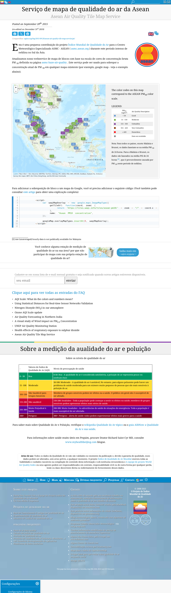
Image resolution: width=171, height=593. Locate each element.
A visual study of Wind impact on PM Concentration (46, 321)
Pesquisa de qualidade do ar (31, 507)
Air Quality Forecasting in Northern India (38, 316)
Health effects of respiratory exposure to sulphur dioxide (47, 330)
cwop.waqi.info (78, 526)
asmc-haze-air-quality (54, 62)
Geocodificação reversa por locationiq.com (91, 546)
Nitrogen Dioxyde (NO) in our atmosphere (39, 307)
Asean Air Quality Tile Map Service (35, 334)
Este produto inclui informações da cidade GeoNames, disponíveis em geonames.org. (96, 512)
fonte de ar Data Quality (24, 530)
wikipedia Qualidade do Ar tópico (103, 424)
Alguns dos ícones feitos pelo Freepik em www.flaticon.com (90, 537)
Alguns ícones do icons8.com (84, 543)
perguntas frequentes (27, 524)
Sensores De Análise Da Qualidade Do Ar (32, 518)
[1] (118, 159)
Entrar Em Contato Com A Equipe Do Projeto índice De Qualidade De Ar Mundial (39, 496)
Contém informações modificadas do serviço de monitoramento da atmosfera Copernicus (93, 531)
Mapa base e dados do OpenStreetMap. (89, 550)
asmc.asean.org (80, 48)
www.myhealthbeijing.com (81, 442)
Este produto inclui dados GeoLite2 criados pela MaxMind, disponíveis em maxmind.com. (98, 505)
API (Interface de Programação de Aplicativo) (34, 541)
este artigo (29, 192)
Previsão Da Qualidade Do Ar (27, 535)
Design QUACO (78, 560)
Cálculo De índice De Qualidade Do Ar (31, 533)
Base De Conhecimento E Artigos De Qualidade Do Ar (38, 513)
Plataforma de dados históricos (28, 543)
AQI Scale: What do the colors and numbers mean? (44, 299)
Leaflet (15, 174)
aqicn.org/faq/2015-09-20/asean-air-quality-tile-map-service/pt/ (49, 38)
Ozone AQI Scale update (28, 312)
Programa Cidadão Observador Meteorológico (92, 523)
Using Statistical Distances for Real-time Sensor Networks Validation (54, 303)
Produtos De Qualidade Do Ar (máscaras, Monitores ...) (39, 538)
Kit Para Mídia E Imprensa (25, 500)
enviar (71, 280)
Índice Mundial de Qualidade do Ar (88, 44)
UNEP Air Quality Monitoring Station (36, 325)
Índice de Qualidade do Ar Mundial (115, 459)
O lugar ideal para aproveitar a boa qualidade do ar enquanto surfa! (95, 555)
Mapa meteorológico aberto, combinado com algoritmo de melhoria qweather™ (98, 518)
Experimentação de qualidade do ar (30, 515)
